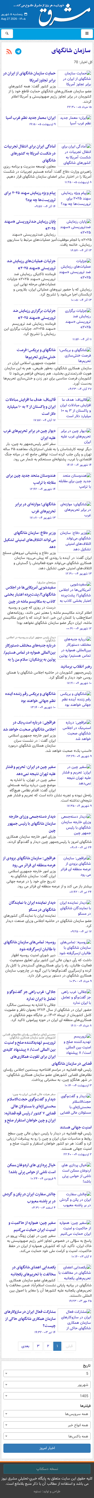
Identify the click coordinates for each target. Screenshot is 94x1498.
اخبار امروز (47, 1448)
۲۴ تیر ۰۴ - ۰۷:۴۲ (80, 892)
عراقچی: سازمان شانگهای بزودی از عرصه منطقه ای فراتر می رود (29, 862)
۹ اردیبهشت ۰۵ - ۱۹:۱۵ (42, 124)
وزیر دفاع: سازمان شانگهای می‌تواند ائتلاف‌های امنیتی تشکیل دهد (30, 540)
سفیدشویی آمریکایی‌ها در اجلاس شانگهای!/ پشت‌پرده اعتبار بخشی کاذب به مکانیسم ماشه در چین (30, 594)
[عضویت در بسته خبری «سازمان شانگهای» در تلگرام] (18, 52)
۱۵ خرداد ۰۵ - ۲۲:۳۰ (79, 107)
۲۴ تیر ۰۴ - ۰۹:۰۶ (81, 847)
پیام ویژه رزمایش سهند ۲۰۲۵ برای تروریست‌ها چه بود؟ (30, 196)
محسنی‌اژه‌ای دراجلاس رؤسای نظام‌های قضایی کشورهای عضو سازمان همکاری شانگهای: (29, 1036)
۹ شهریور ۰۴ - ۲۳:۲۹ (79, 756)
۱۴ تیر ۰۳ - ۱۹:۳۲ (45, 1332)
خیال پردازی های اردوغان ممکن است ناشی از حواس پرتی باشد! (31, 1169)
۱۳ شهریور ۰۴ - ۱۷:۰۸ (43, 517)
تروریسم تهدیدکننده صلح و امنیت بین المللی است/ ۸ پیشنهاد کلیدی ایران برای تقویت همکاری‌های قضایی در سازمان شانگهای (47, 1053)
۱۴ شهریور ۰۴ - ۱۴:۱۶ (79, 465)
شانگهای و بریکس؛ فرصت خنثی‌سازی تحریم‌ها (36, 353)
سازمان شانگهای (71, 51)
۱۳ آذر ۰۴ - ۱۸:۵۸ (81, 250)
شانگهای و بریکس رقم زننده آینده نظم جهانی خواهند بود (30, 697)
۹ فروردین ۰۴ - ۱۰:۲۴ (43, 1178)
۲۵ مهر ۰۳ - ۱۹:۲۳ (80, 1301)
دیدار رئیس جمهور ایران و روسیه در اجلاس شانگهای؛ (31, 639)
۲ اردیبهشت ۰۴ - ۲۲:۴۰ (77, 1154)
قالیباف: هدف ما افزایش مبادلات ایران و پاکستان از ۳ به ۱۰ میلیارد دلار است (30, 406)
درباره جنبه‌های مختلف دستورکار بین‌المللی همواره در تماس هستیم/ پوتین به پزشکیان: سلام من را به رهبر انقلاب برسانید (48, 656)
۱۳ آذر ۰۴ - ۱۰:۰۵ (81, 300)
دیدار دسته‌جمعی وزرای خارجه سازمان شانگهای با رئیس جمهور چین (31, 823)
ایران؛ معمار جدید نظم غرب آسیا (31, 117)
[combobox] (47, 1373)
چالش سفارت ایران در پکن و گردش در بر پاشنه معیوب (29, 1198)
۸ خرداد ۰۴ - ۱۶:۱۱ (81, 1025)
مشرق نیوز (54, 13)
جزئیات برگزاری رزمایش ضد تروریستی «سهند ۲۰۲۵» (34, 314)
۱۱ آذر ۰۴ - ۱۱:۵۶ (82, 339)
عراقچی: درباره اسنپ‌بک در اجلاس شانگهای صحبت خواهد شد (29, 726)
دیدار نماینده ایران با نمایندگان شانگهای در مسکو (32, 906)
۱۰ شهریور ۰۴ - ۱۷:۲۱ (79, 683)
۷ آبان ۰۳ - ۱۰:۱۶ (82, 1256)
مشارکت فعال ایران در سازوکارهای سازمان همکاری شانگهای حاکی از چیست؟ (30, 1318)
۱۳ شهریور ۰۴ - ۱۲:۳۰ (79, 573)
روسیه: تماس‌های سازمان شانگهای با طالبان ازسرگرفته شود (30, 946)
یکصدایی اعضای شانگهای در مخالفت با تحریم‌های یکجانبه (33, 1271)
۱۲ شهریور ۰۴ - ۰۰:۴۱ (79, 628)
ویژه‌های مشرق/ (46, 582)
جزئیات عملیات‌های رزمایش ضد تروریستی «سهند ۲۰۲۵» (31, 265)
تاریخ (87, 1365)
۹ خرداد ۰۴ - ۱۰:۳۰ (80, 981)
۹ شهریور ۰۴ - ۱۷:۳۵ (79, 806)
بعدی (25, 1346)
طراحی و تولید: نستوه (47, 1491)
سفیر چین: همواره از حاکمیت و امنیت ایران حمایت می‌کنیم (32, 1226)
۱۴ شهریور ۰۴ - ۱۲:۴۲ (43, 489)
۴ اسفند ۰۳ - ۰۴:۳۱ (44, 1207)
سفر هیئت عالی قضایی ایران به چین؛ (34, 1094)
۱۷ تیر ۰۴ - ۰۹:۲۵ (81, 931)
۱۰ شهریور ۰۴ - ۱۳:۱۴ (43, 707)
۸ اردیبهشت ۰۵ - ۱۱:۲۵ (78, 182)
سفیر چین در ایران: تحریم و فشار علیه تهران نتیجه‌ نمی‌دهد (30, 770)
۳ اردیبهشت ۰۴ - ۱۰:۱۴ (78, 1085)
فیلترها (85, 1406)
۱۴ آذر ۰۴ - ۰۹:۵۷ (45, 206)
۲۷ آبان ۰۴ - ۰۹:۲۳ (80, 389)
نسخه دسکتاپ (47, 1469)
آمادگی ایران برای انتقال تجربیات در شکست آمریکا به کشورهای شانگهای (30, 153)
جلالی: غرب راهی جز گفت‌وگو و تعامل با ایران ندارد (31, 995)
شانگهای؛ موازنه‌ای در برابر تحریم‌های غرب (35, 508)
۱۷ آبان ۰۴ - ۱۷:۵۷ (44, 420)
